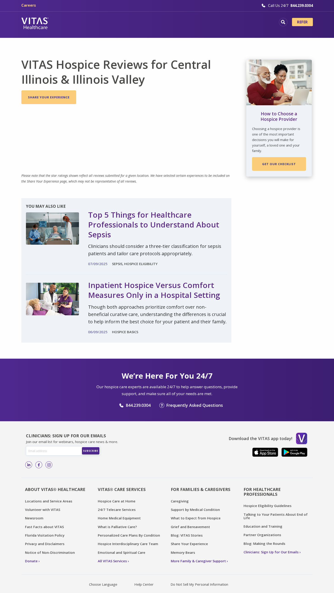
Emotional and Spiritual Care (121, 552)
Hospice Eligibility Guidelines (268, 505)
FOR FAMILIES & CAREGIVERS (200, 489)
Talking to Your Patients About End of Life (276, 516)
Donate (31, 561)
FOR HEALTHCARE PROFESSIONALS (262, 492)
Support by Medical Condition (195, 509)
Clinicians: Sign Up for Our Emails (271, 552)
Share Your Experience (49, 97)
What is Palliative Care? (117, 526)
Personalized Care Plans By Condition (129, 535)
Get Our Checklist (279, 164)
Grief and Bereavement (190, 526)
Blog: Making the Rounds (264, 543)
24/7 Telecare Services (117, 509)
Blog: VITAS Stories (187, 535)
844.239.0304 (138, 405)
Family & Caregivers (242, 22)
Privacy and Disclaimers (45, 543)
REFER (302, 22)
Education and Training (263, 526)
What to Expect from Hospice (196, 518)
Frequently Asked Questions (194, 405)
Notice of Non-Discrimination (50, 552)
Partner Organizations (262, 534)
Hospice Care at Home (116, 501)
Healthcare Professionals (188, 22)
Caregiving (180, 501)
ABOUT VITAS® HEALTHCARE (55, 489)
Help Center (144, 584)
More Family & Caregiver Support (198, 561)
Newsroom (34, 518)
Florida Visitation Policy (45, 535)
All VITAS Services (112, 561)
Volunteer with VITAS (42, 509)
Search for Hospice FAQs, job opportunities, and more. (283, 22)
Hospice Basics (104, 22)
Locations (70, 22)
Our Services (141, 22)
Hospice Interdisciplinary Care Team (128, 543)
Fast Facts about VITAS (44, 526)
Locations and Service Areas (48, 501)
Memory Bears (183, 552)
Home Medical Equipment (119, 518)
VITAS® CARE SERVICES (122, 489)
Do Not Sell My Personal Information (199, 584)
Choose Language (103, 584)
